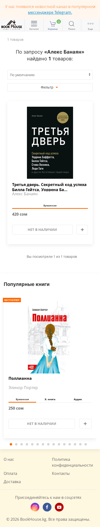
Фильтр (47, 87)
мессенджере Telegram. (50, 12)
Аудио (78, 399)
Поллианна (20, 378)
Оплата (10, 473)
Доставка (12, 481)
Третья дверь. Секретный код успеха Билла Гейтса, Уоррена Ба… (49, 186)
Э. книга (50, 399)
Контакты (61, 473)
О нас (9, 459)
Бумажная (50, 205)
